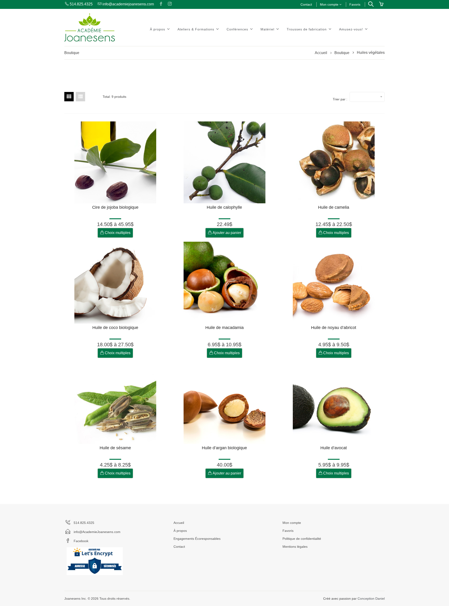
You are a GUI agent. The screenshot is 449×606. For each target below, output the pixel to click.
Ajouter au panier (226, 233)
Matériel (268, 29)
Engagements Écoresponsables (197, 538)
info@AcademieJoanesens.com (97, 532)
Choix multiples (117, 233)
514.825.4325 (81, 4)
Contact (306, 4)
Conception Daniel (371, 598)
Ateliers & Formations (196, 29)
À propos (158, 29)
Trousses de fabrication (307, 29)
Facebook (81, 541)
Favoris (354, 4)
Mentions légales (295, 546)
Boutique (341, 53)
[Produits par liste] (80, 96)
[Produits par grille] (69, 96)
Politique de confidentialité (301, 538)
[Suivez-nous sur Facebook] (160, 4)
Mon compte (329, 4)
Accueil (321, 53)
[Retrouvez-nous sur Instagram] (169, 4)
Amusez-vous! (351, 29)
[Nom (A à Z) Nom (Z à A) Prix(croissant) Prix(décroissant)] (367, 97)
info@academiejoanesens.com (127, 4)
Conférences (238, 29)
